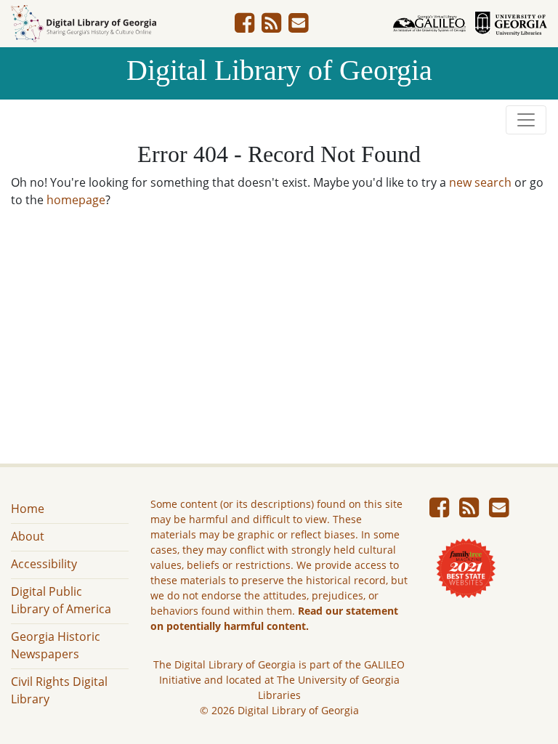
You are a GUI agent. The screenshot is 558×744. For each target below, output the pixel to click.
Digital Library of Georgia (279, 70)
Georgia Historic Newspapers (55, 645)
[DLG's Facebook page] (244, 27)
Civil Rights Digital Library (59, 690)
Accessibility (44, 564)
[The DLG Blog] (271, 27)
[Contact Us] (298, 27)
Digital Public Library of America (61, 600)
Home (27, 509)
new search (480, 182)
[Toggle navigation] (526, 119)
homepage (75, 200)
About (27, 536)
